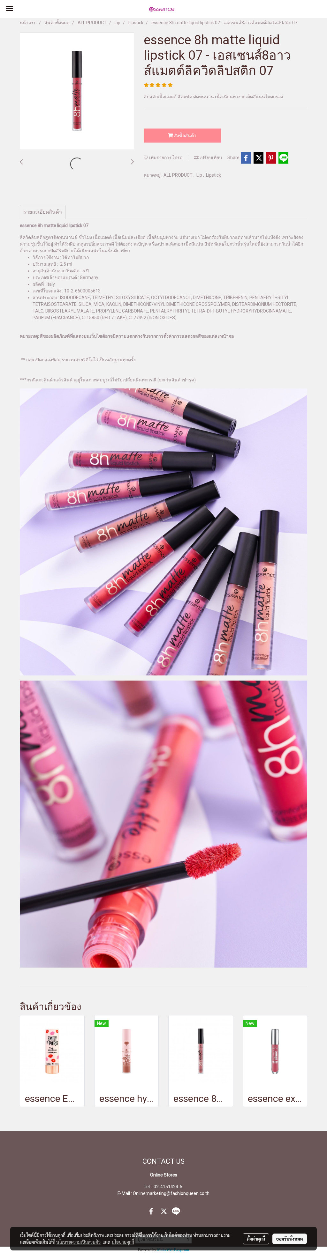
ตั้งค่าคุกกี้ (256, 1239)
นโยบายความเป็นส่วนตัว (78, 1242)
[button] (301, 8)
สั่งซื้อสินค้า (184, 135)
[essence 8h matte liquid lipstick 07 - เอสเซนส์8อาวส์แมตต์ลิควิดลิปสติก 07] (77, 91)
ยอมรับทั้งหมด (289, 1239)
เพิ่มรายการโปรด (165, 157)
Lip (199, 175)
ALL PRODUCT (179, 175)
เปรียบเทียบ (210, 157)
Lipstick (213, 175)
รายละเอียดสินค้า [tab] (42, 212)
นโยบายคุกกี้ (123, 1242)
